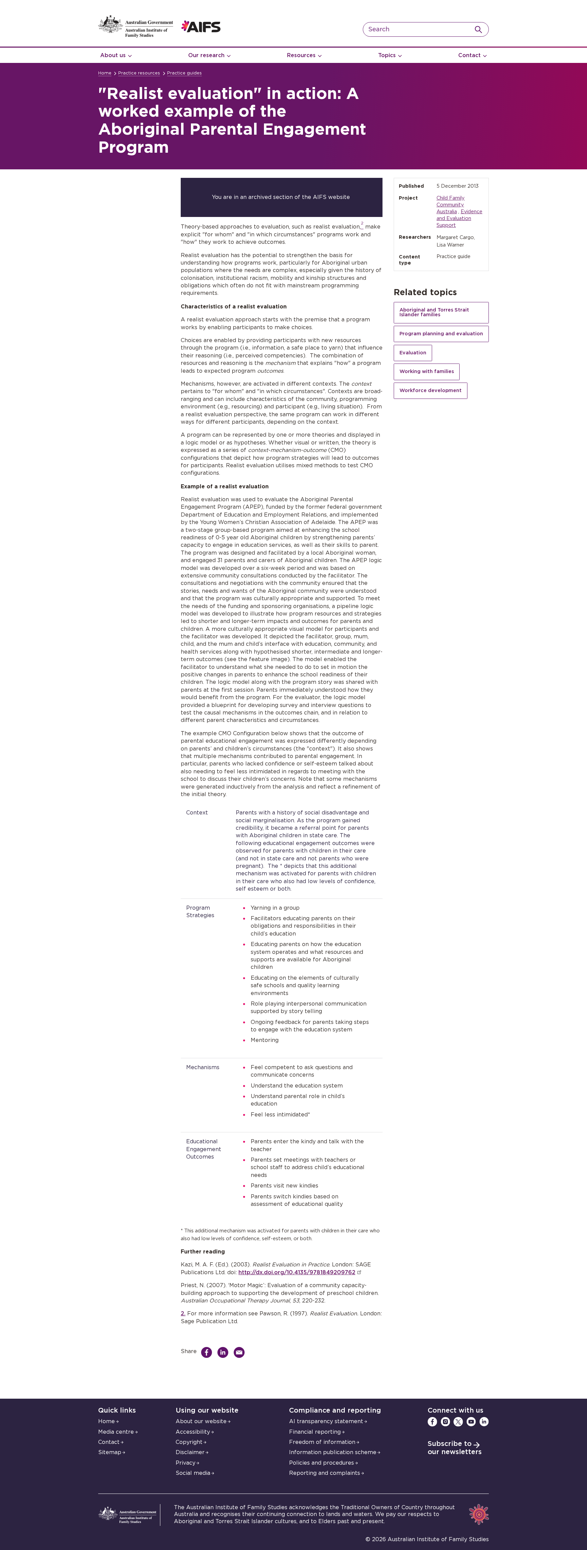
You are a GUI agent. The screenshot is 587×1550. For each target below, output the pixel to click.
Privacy (185, 1463)
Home (104, 73)
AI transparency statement (326, 1421)
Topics (387, 55)
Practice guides (184, 73)
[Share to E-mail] (241, 1352)
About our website (201, 1421)
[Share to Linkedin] (224, 1352)
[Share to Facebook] (208, 1352)
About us (113, 55)
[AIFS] (159, 36)
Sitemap (109, 1452)
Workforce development (430, 390)
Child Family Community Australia (451, 205)
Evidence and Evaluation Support (459, 218)
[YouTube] (471, 1422)
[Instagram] (445, 1422)
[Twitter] (458, 1422)
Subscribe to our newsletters (455, 1448)
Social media (193, 1473)
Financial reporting (315, 1432)
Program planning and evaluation (441, 333)
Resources (301, 55)
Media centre (116, 1432)
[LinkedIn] (484, 1422)
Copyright (189, 1442)
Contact (469, 55)
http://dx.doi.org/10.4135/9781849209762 (296, 1272)
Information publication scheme (332, 1452)
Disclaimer (190, 1452)
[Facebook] (432, 1422)
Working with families (426, 371)
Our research (206, 55)
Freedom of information (322, 1442)
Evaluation (412, 352)
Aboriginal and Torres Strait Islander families (434, 312)
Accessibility (193, 1432)
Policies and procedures (321, 1463)
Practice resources (139, 73)
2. (183, 1313)
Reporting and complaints (324, 1473)
